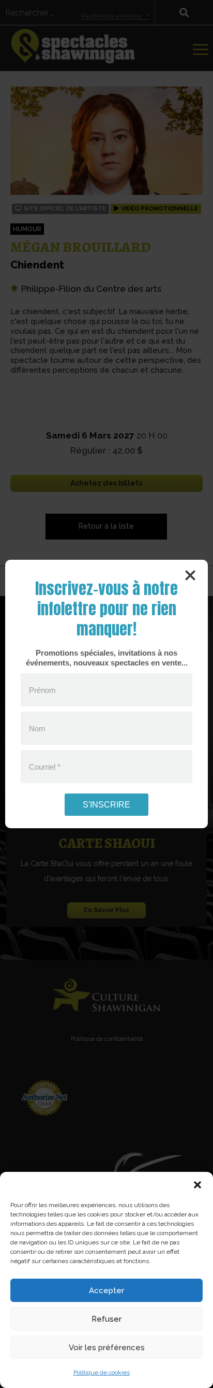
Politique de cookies (101, 1372)
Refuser (106, 1319)
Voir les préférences (107, 1347)
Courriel (44, 767)
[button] (197, 1185)
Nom (37, 728)
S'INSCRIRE (106, 804)
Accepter (106, 1290)
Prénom (42, 689)
